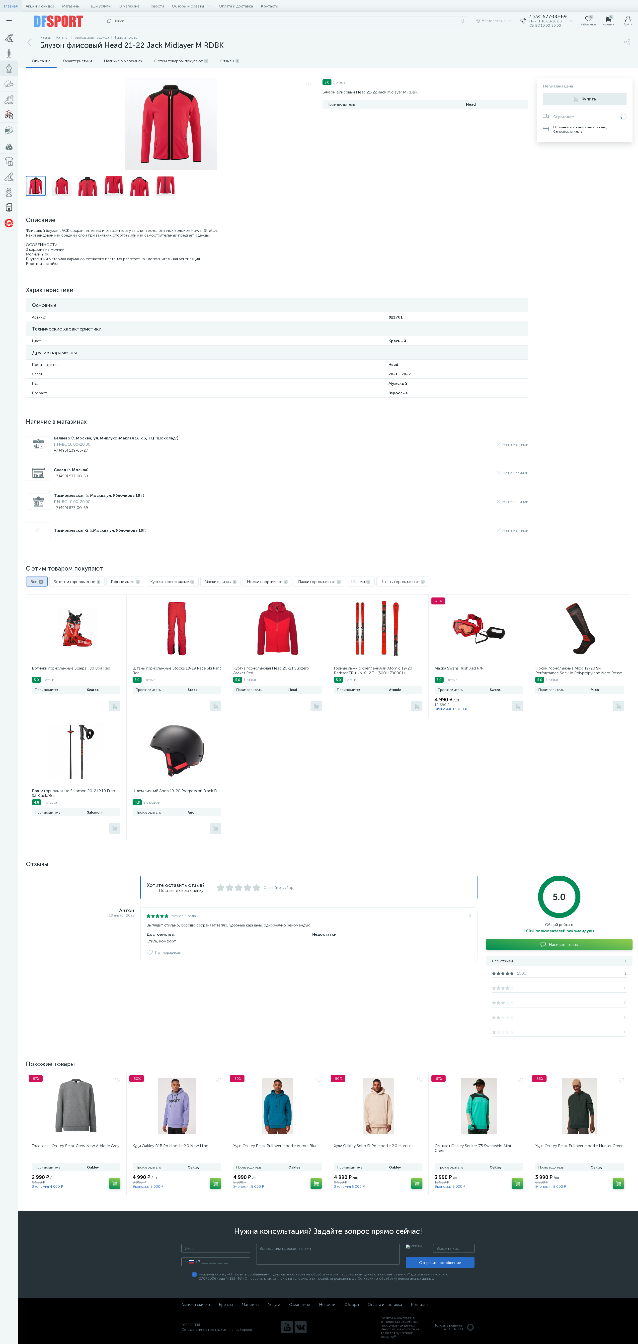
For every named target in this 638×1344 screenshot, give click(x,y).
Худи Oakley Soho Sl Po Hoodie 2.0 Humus (372, 1145)
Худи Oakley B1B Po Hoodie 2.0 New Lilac (170, 1145)
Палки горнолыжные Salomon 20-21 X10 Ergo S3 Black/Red (73, 793)
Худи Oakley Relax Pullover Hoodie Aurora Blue (275, 1145)
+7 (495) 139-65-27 (71, 450)
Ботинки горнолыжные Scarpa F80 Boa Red (71, 668)
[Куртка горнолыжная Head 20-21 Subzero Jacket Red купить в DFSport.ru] (277, 628)
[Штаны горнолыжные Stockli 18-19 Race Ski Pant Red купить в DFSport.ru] (177, 628)
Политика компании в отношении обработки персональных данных (399, 1321)
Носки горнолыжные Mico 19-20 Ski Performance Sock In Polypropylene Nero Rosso (578, 670)
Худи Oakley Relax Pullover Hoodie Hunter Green (579, 1145)
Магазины (71, 6)
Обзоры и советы (188, 6)
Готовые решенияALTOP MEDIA (449, 1327)
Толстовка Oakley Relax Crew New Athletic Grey (75, 1145)
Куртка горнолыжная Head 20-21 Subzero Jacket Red (271, 670)
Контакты (269, 6)
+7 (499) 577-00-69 (71, 476)
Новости (156, 6)
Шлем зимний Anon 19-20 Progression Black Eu (176, 790)
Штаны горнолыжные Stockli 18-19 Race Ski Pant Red (177, 670)
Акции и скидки (40, 6)
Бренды (226, 1304)
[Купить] (114, 706)
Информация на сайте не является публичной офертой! (400, 1333)
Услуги (274, 1304)
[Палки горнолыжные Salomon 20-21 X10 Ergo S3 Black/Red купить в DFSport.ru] (76, 751)
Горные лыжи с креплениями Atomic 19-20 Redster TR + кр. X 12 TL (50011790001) (373, 670)
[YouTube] (287, 1327)
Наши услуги (99, 6)
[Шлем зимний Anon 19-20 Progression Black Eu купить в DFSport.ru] (177, 751)
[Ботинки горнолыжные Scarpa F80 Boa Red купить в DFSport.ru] (76, 628)
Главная (11, 6)
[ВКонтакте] (301, 1327)
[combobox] (191, 1262)
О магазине (129, 6)
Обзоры (351, 1304)
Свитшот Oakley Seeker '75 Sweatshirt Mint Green (473, 1148)
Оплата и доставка (236, 6)
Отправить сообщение (440, 1262)
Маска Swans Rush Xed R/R (459, 668)
